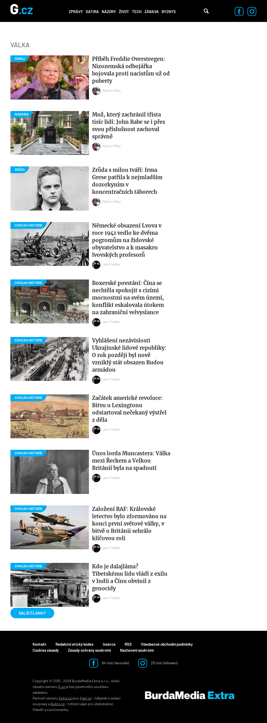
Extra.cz (65, 698)
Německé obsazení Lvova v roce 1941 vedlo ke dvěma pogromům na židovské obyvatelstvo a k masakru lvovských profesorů (126, 240)
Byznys (169, 11)
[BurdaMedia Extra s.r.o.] (189, 695)
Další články (32, 612)
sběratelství (103, 704)
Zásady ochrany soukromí (89, 650)
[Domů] (21, 11)
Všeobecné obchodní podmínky (167, 644)
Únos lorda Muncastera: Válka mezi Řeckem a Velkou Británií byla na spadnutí (131, 460)
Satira (92, 11)
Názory (109, 11)
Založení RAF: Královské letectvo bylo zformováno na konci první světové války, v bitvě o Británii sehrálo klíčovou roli (129, 523)
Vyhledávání (206, 11)
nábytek (100, 698)
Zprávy (76, 11)
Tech (137, 11)
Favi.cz (85, 698)
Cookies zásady (46, 650)
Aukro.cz (58, 704)
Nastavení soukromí (137, 650)
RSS (128, 644)
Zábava (151, 11)
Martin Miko (111, 90)
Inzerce (109, 644)
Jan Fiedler (111, 264)
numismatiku (57, 709)
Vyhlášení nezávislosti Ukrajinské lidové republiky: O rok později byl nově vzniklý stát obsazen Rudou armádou (129, 355)
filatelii (38, 709)
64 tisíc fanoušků (115, 663)
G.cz (61, 686)
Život (124, 11)
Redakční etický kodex (75, 644)
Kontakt (39, 644)
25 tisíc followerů (164, 663)
